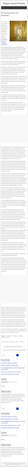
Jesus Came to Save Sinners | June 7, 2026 (11, 371)
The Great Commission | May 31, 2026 (10, 374)
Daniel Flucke (6, 341)
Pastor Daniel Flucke (14, 3)
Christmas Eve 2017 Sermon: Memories (13, 346)
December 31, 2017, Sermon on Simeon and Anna (13, 350)
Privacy (3, 386)
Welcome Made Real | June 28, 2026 (9, 365)
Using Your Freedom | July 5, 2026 (9, 363)
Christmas (9, 335)
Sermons (15, 335)
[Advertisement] (14, 129)
